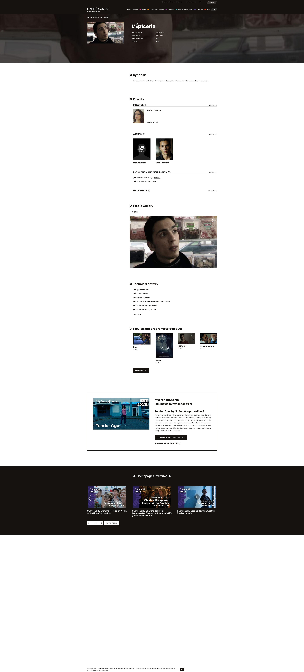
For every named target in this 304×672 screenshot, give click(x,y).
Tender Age (162, 411)
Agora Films (159, 35)
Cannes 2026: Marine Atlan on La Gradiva (197, 511)
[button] (213, 221)
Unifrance (200, 10)
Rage (135, 347)
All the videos (111, 523)
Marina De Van (160, 32)
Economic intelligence (185, 10)
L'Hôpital (182, 346)
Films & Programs (132, 10)
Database (171, 10)
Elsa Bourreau (139, 163)
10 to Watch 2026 (191, 2)
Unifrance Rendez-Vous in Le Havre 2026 (171, 2)
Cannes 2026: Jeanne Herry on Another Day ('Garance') (106, 512)
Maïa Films (152, 182)
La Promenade (207, 346)
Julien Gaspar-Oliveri (189, 411)
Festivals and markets (157, 10)
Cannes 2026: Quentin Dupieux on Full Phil (150, 512)
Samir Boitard (162, 162)
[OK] (182, 669)
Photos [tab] (135, 212)
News (144, 10)
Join (208, 10)
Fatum (159, 360)
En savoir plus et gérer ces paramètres (98, 670)
